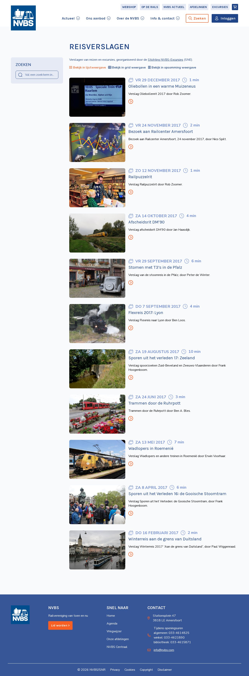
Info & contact (162, 18)
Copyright (146, 670)
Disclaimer (165, 670)
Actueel (68, 18)
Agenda (112, 623)
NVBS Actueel (174, 7)
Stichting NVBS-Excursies (165, 60)
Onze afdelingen (118, 639)
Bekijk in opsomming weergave (174, 67)
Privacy (115, 670)
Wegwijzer (114, 631)
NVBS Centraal (117, 647)
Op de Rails (149, 7)
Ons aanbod (95, 18)
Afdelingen (198, 7)
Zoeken (200, 18)
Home (111, 616)
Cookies (129, 670)
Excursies (220, 7)
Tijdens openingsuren (168, 628)
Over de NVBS (128, 18)
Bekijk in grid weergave (129, 67)
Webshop (129, 7)
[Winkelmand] (235, 7)
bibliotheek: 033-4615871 (172, 642)
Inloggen (228, 18)
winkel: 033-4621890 (169, 637)
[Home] (23, 17)
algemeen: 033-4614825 (171, 633)
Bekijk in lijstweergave (89, 67)
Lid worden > (60, 625)
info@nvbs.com (164, 650)
